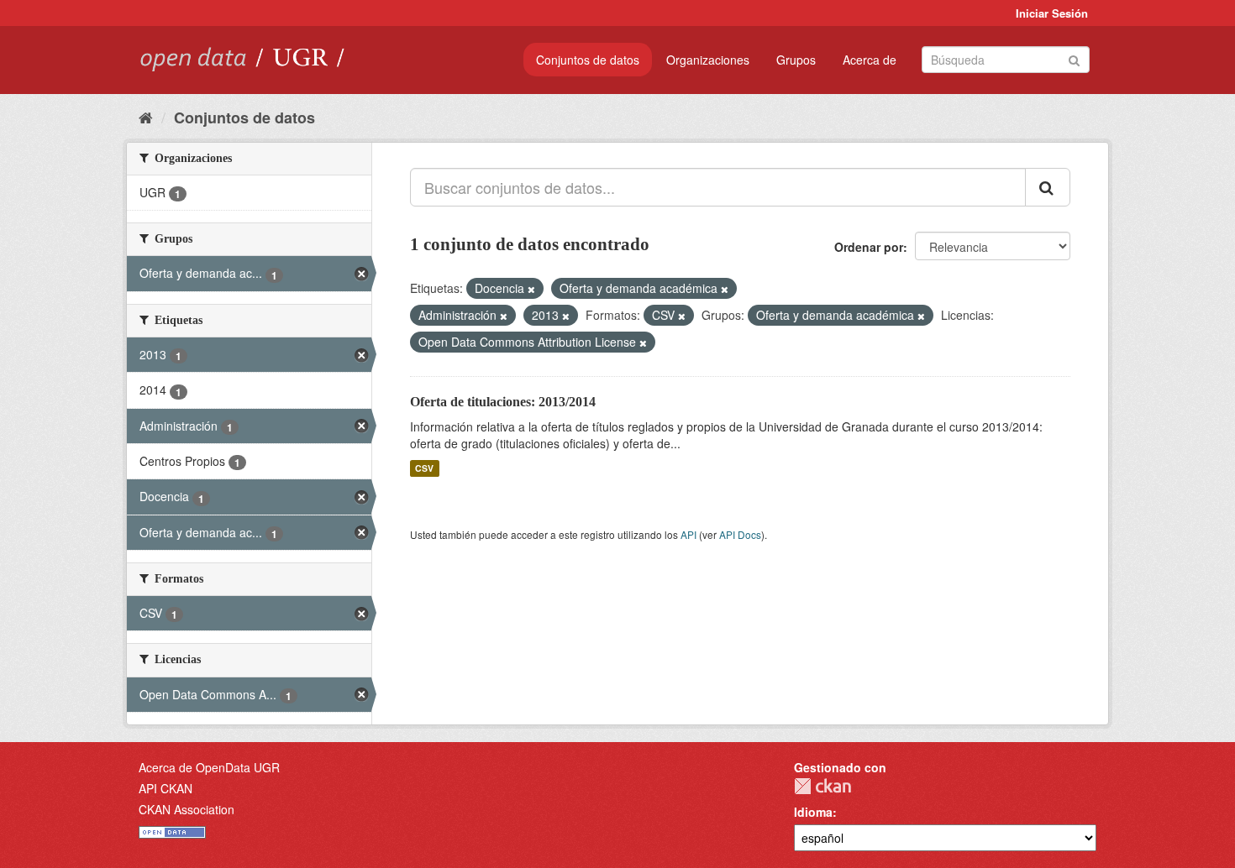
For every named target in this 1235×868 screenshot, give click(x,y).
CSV (424, 468)
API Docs (740, 534)
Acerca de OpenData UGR (209, 767)
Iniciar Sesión (1052, 13)
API (688, 534)
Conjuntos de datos (587, 59)
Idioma (813, 811)
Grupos (796, 59)
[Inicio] (146, 117)
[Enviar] (1074, 58)
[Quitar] (531, 288)
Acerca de (869, 59)
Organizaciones (707, 59)
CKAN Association (186, 809)
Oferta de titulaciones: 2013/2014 (503, 402)
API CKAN (165, 788)
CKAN (822, 786)
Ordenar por (868, 246)
